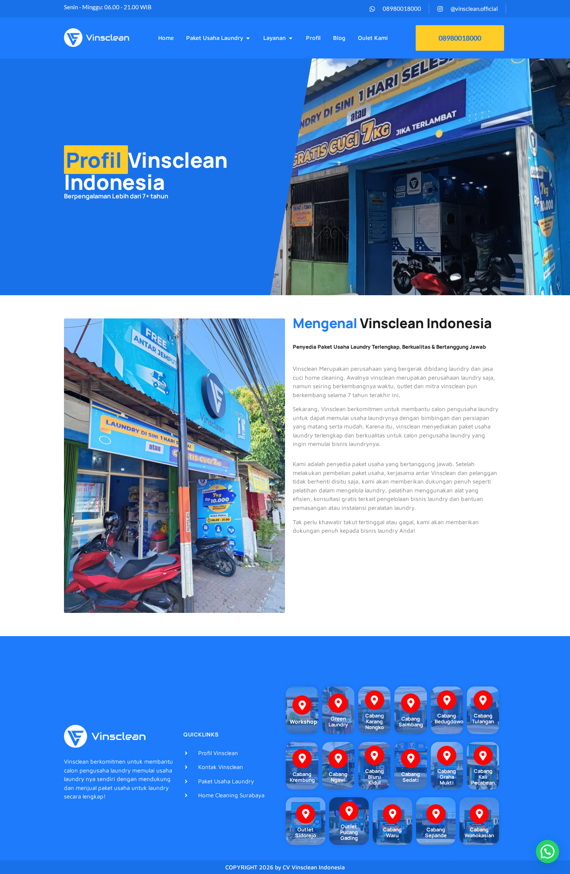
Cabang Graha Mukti (446, 776)
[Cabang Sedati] (410, 758)
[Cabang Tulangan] (483, 700)
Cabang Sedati (410, 777)
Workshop (303, 721)
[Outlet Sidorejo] (305, 814)
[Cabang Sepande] (436, 814)
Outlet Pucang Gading (349, 832)
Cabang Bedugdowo (449, 718)
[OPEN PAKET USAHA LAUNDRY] (248, 38)
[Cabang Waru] (392, 814)
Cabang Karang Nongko (374, 721)
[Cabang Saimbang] (410, 703)
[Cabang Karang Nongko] (374, 700)
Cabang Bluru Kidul (374, 776)
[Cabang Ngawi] (338, 758)
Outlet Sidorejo (305, 832)
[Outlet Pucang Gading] (349, 811)
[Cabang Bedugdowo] (446, 700)
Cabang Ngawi (338, 777)
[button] (547, 851)
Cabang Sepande (436, 832)
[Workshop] (302, 705)
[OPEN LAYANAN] (291, 38)
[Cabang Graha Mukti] (446, 755)
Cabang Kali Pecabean (483, 776)
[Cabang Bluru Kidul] (374, 755)
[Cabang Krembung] (302, 758)
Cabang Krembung (302, 777)
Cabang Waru (392, 832)
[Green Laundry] (338, 703)
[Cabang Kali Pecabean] (483, 755)
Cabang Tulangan (483, 718)
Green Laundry (338, 721)
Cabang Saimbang (411, 721)
